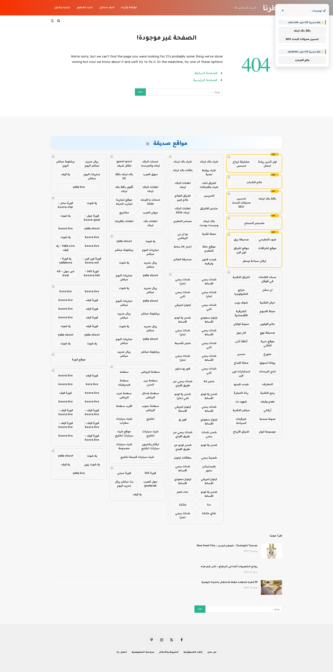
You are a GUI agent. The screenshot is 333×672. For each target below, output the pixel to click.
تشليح (150, 418)
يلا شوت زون (92, 464)
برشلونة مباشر (124, 250)
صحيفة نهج (267, 332)
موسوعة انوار (267, 431)
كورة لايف (92, 300)
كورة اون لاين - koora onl (91, 260)
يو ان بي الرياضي (182, 236)
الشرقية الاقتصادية (241, 313)
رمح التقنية (267, 393)
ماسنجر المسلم (254, 223)
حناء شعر (182, 492)
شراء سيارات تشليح (150, 433)
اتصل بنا (122, 652)
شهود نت (241, 401)
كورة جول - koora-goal (92, 217)
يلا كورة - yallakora (65, 260)
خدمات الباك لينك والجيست (150, 163)
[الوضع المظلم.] (53, 20)
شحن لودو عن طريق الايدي (183, 447)
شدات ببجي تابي (182, 294)
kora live (65, 291)
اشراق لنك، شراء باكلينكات (209, 185)
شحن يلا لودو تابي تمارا (182, 396)
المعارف (267, 384)
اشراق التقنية (241, 277)
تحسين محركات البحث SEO (241, 202)
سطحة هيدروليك (124, 382)
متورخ (267, 354)
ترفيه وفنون (62, 7)
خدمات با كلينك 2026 (150, 201)
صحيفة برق (241, 239)
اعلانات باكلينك (124, 221)
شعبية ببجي (209, 457)
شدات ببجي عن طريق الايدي (182, 383)
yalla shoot (124, 241)
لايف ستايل (106, 7)
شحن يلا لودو (209, 445)
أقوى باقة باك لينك (124, 189)
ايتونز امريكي (183, 305)
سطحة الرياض (150, 372)
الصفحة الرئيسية (205, 80)
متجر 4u (209, 381)
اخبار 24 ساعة (183, 246)
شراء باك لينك (209, 161)
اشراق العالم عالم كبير (183, 197)
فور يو (183, 419)
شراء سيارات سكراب (124, 420)
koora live (65, 228)
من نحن (211, 652)
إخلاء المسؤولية (193, 652)
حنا (209, 504)
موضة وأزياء (129, 7)
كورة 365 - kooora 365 (92, 273)
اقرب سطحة (124, 406)
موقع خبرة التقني (267, 343)
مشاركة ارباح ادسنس (241, 163)
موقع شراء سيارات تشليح (124, 433)
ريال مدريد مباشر (150, 264)
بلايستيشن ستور (209, 468)
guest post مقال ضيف (124, 163)
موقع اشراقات (267, 248)
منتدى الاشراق (209, 208)
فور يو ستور (182, 368)
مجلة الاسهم (267, 311)
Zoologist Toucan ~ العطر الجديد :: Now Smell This (227, 546)
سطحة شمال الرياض (150, 395)
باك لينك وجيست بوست (208, 223)
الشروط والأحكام (169, 652)
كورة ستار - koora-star (65, 205)
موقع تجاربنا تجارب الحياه (124, 201)
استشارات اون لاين (241, 373)
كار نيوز (241, 332)
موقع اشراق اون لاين (241, 250)
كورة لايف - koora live (92, 412)
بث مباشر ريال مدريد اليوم (124, 483)
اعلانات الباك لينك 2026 (183, 210)
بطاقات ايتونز (182, 457)
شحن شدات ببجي (209, 434)
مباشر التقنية (241, 410)
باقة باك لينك (267, 198)
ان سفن (267, 290)
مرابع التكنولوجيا (241, 292)
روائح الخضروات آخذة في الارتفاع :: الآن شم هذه (229, 566)
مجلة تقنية (209, 234)
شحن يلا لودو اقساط (182, 319)
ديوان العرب (150, 212)
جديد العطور (85, 7)
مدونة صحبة (267, 419)
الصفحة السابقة (205, 73)
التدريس (209, 195)
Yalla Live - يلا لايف (65, 248)
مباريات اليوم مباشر (150, 252)
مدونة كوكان (241, 324)
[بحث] (58, 20)
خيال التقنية (267, 302)
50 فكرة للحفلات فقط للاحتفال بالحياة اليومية (229, 582)
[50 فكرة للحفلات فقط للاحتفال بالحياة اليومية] (271, 587)
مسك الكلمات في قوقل (267, 279)
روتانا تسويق (267, 362)
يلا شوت (150, 241)
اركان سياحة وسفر (254, 261)
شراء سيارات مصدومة (124, 446)
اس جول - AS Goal (65, 273)
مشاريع (124, 212)
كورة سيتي (124, 473)
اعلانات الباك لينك (183, 185)
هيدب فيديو (241, 384)
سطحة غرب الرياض (124, 395)
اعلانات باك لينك (150, 223)
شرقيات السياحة (241, 421)
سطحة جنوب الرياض (150, 408)
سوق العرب (150, 174)
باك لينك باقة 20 (124, 176)
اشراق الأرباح (241, 431)
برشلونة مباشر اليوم (65, 163)
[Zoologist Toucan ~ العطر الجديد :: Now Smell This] (271, 551)
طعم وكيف (267, 401)
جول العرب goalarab (150, 483)
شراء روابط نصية (209, 172)
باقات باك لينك (183, 170)
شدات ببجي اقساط (209, 281)
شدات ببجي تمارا (182, 281)
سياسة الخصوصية (143, 652)
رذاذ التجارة (241, 393)
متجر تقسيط (183, 343)
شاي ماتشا (209, 513)
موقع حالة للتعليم (209, 248)
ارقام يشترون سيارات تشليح (150, 446)
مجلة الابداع (241, 362)
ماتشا (182, 504)
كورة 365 (150, 473)
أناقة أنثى (241, 341)
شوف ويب (241, 302)
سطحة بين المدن (150, 382)
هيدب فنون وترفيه (209, 261)
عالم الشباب (254, 182)
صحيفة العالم (183, 259)
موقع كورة (79, 359)
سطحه (124, 372)
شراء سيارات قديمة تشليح (137, 457)
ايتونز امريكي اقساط (183, 408)
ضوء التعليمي (267, 239)
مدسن (241, 354)
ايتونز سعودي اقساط (208, 319)
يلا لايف (137, 494)
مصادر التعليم (183, 221)
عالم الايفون (267, 324)
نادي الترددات (267, 371)
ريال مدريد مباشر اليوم (92, 163)
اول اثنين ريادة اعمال (267, 163)
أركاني (267, 410)
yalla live (79, 187)
